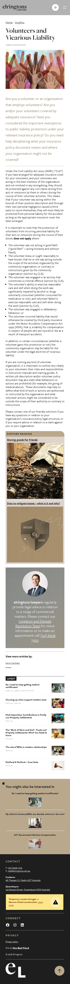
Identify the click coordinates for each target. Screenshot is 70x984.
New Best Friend (21, 948)
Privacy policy (12, 941)
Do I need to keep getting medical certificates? (22, 686)
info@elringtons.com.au (19, 871)
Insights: (20, 22)
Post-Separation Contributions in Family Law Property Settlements (26, 716)
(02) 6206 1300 (43, 638)
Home (9, 22)
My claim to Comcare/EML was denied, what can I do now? (35, 814)
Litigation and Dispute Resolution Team (33, 623)
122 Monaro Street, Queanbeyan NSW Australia (28, 889)
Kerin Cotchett (13, 663)
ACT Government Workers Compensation (35, 835)
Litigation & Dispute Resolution (16, 45)
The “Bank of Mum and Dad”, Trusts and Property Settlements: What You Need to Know (26, 733)
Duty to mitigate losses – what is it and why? (33, 503)
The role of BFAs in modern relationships (26, 747)
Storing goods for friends (22, 440)
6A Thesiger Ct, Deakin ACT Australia (23, 880)
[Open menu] (64, 7)
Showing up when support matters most (26, 699)
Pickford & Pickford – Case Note (22, 762)
